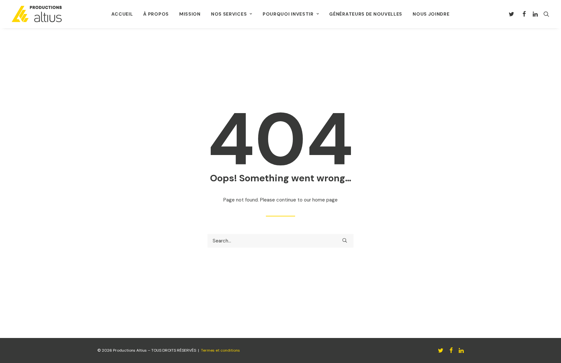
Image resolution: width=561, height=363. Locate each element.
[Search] (280, 241)
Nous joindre (431, 14)
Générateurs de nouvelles (365, 14)
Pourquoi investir (288, 14)
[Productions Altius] (37, 14)
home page (325, 200)
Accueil (122, 14)
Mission (190, 14)
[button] (512, 14)
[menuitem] (122, 14)
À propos (156, 14)
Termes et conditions (220, 350)
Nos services (229, 14)
